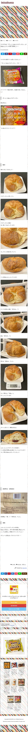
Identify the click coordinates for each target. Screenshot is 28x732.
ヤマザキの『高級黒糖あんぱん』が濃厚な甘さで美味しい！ (21, 689)
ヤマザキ (16, 40)
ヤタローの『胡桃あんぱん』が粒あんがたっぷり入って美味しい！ (21, 673)
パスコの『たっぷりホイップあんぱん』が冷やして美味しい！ (14, 672)
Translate (12, 625)
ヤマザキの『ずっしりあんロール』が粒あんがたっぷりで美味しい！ (10, 707)
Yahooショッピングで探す (14, 609)
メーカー (9, 40)
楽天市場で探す (14, 605)
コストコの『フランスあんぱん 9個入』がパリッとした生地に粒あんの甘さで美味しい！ (7, 673)
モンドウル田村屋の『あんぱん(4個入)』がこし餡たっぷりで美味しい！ (14, 690)
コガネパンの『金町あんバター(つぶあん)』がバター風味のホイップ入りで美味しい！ (7, 690)
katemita (24, 568)
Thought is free (22, 721)
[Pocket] (18, 54)
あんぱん (19, 564)
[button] (3, 644)
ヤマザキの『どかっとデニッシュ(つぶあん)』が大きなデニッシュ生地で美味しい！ (17, 707)
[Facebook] (6, 54)
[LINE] (21, 54)
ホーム (3, 40)
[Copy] (25, 54)
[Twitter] (2, 54)
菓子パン (24, 564)
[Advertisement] (14, 21)
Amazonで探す (14, 602)
